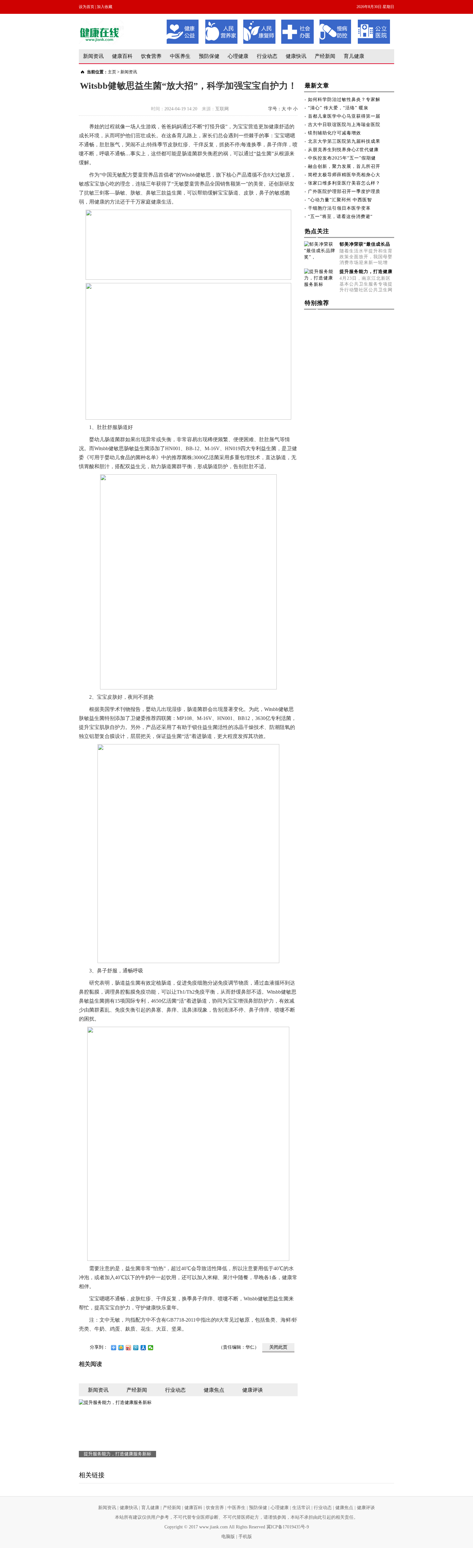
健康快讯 (296, 56)
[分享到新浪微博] (128, 1347)
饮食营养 (151, 56)
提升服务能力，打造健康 (366, 271)
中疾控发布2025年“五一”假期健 (342, 158)
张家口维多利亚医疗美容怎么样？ (344, 183)
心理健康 (238, 56)
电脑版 (228, 1536)
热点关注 (317, 231)
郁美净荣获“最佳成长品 (364, 244)
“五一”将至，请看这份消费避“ (340, 216)
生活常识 (301, 1507)
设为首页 (86, 7)
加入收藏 (104, 7)
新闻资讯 (93, 56)
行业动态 (267, 56)
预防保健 (209, 56)
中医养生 (180, 56)
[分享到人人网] (143, 1347)
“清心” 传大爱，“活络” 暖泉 (338, 107)
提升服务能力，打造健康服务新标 (117, 1454)
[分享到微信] (150, 1347)
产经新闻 (325, 56)
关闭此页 (278, 1347)
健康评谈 (366, 1507)
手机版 (245, 1536)
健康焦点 (344, 1507)
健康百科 (122, 56)
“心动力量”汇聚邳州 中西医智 (340, 199)
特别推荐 (317, 303)
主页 (112, 71)
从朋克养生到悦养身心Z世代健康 (343, 149)
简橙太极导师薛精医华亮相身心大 (344, 174)
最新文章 (317, 85)
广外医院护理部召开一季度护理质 (344, 191)
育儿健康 (354, 56)
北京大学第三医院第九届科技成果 (344, 141)
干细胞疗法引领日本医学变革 (339, 208)
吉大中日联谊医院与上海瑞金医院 (344, 124)
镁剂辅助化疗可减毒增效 (334, 133)
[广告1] (278, 21)
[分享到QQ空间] (121, 1347)
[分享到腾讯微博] (136, 1347)
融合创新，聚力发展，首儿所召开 (344, 166)
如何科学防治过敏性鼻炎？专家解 (344, 99)
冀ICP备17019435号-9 (287, 1527)
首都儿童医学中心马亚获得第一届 (344, 116)
